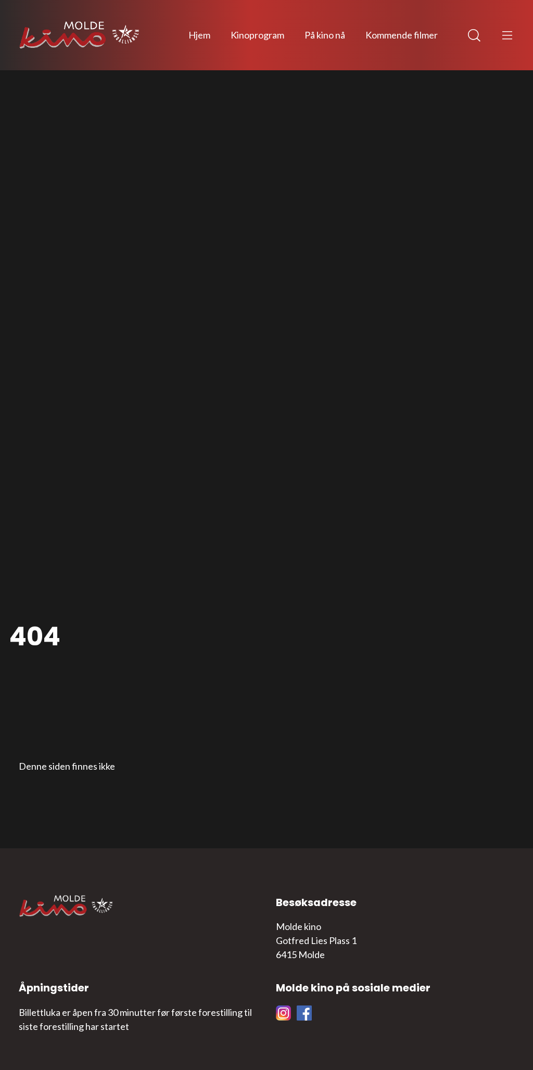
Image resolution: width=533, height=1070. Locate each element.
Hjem (199, 35)
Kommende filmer (401, 35)
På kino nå (324, 35)
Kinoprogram (257, 35)
